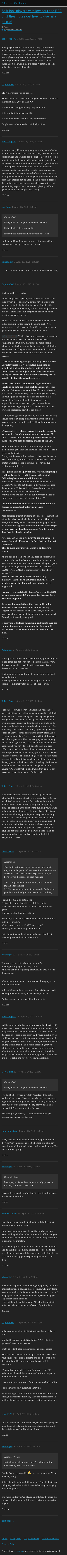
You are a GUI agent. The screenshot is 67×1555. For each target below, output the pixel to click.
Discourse (18, 1551)
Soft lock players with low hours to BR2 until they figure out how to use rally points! (32, 16)
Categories (15, 1538)
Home (4, 1538)
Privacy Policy (9, 1544)
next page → (8, 1521)
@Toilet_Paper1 (9, 336)
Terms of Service (50, 1538)
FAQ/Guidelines (31, 1538)
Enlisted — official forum (14, 3)
